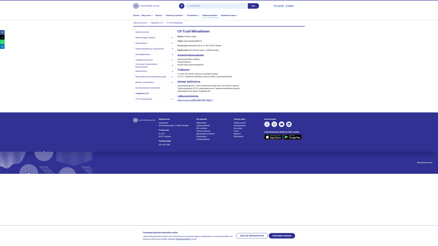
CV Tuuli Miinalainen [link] (175, 23)
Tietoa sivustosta (203, 131)
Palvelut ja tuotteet (174, 15)
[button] (2, 32)
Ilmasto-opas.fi (240, 123)
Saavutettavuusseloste (205, 134)
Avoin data (238, 128)
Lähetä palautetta (203, 125)
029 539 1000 (164, 145)
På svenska (279, 6)
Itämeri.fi (237, 134)
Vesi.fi (236, 131)
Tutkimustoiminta (209, 15)
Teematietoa (192, 15)
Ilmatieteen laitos (228, 15)
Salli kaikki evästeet (281, 235)
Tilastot (158, 15)
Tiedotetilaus (201, 136)
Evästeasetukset (203, 139)
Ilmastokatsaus (240, 125)
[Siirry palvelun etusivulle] (154, 6)
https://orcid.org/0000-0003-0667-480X (194, 100)
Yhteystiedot (201, 123)
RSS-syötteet (201, 128)
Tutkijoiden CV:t (157, 23)
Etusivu (136, 15)
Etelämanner (238, 136)
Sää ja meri (146, 15)
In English (290, 6)
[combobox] (218, 6)
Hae (253, 6)
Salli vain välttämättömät (252, 235)
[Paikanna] (181, 6)
